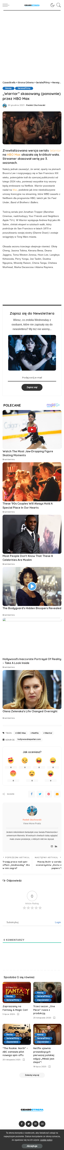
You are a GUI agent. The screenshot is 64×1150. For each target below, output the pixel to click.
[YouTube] (42, 1124)
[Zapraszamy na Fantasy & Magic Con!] (17, 992)
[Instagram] (52, 846)
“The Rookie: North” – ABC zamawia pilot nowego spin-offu (15, 1052)
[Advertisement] (32, 44)
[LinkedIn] (56, 846)
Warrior (48, 733)
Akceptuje (32, 1146)
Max (15, 189)
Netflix (35, 733)
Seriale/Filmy (24, 88)
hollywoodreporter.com (29, 739)
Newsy (8, 88)
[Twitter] (40, 794)
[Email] (57, 794)
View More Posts (32, 823)
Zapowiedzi (43, 1000)
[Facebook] (31, 794)
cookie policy (46, 1140)
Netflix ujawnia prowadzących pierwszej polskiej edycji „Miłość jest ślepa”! (43, 1055)
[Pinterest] (48, 794)
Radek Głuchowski (35, 105)
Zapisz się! (32, 387)
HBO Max (13, 155)
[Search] (57, 5)
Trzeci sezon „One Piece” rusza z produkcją (44, 1010)
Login (57, 922)
